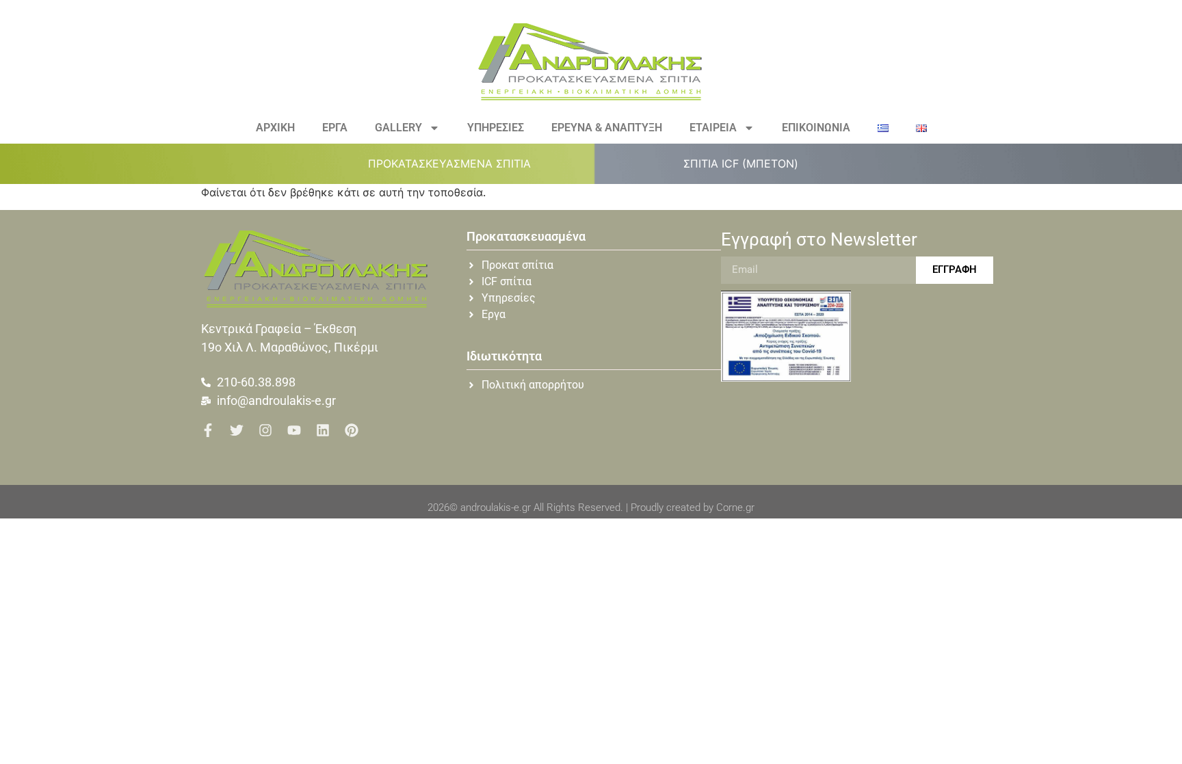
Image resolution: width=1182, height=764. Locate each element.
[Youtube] (294, 430)
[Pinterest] (351, 430)
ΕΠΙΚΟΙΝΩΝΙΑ (816, 127)
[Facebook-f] (208, 430)
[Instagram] (265, 430)
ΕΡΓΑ (334, 127)
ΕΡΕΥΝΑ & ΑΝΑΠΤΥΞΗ (606, 127)
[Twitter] (237, 430)
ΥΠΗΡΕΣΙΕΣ (495, 127)
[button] (457, 163)
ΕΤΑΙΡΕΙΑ (713, 127)
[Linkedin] (323, 430)
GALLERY (398, 127)
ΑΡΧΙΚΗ (275, 127)
